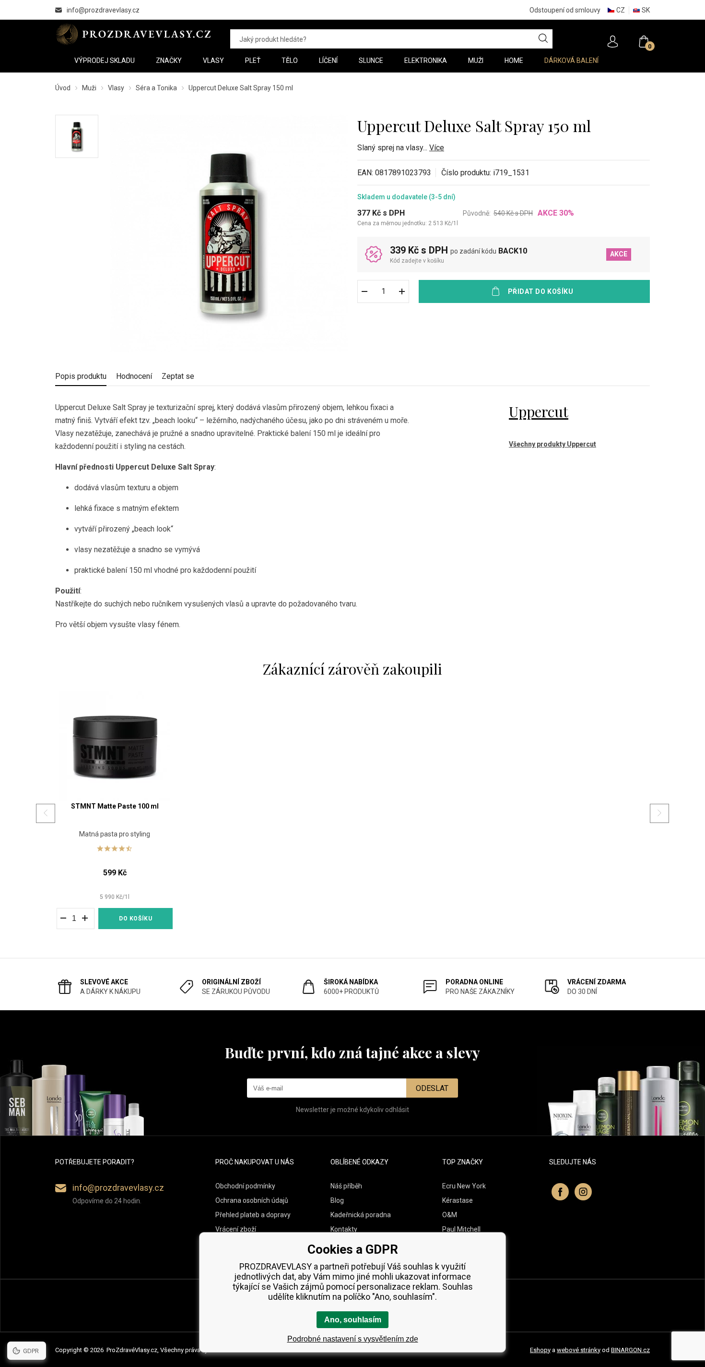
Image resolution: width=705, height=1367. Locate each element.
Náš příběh (346, 1186)
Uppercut (538, 411)
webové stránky (578, 1350)
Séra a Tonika (156, 88)
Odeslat (432, 1088)
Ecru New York (464, 1186)
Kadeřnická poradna (360, 1215)
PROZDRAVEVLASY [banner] (133, 34)
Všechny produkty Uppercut (552, 444)
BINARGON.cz (630, 1350)
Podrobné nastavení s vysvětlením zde (352, 1339)
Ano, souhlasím (352, 1320)
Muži (89, 88)
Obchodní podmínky (245, 1186)
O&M (449, 1215)
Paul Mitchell (461, 1229)
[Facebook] (560, 1191)
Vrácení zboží (235, 1229)
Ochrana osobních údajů (251, 1200)
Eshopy (540, 1350)
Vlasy (116, 88)
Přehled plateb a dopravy (253, 1215)
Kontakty (343, 1229)
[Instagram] (583, 1191)
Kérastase (457, 1200)
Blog (337, 1200)
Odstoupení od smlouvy (564, 10)
